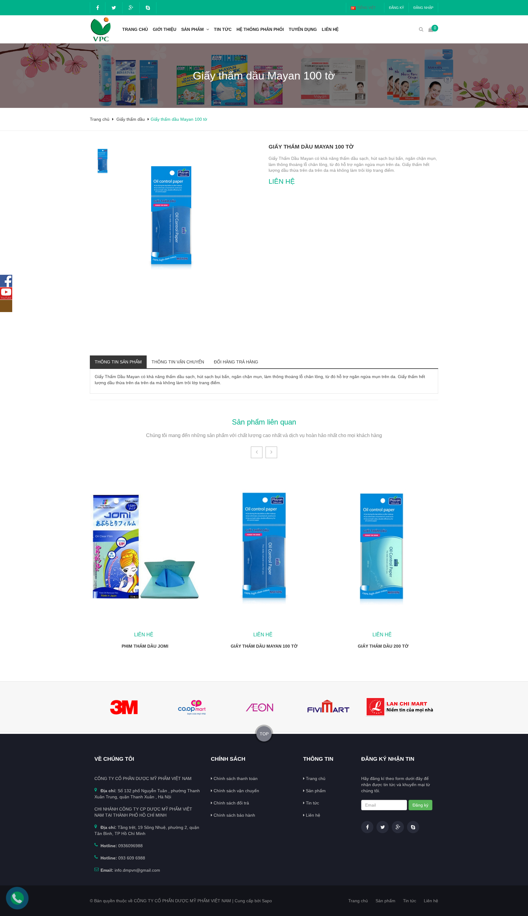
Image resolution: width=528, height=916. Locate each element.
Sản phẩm (192, 29)
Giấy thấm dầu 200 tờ (383, 646)
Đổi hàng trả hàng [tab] (236, 361)
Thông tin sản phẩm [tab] (118, 361)
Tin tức (223, 29)
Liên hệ (312, 815)
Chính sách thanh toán (235, 778)
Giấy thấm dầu (130, 119)
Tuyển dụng (303, 29)
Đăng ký (396, 7)
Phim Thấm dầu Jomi (145, 646)
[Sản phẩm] (208, 29)
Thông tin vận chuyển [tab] (178, 361)
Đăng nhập (423, 7)
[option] (102, 161)
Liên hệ (330, 29)
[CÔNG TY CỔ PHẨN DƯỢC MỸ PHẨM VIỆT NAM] (100, 29)
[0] (431, 29)
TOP (264, 733)
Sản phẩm (315, 790)
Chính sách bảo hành (233, 815)
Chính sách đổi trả (230, 802)
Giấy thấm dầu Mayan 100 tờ (264, 646)
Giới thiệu (164, 29)
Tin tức (312, 802)
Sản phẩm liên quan (264, 422)
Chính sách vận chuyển (235, 790)
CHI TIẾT (145, 547)
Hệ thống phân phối (260, 29)
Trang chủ (135, 29)
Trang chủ (315, 778)
